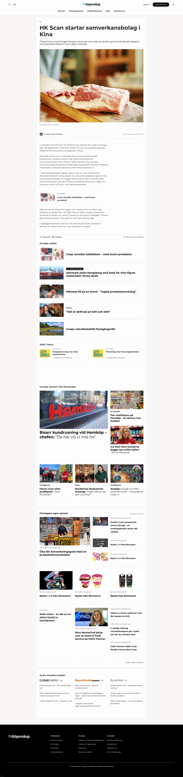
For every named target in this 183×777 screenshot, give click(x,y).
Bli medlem (55, 744)
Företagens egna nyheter (54, 513)
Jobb (108, 11)
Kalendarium (119, 11)
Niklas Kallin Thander (54, 134)
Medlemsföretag (94, 11)
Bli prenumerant (57, 740)
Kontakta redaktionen (115, 740)
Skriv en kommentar (134, 237)
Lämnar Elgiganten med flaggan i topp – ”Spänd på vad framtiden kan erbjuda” (90, 695)
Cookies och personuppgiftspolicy (91, 740)
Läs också (61, 194)
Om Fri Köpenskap (114, 752)
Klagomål (82, 748)
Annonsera (54, 748)
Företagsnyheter (76, 11)
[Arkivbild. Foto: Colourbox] (91, 85)
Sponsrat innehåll (85, 752)
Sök (14, 5)
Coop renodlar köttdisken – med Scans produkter (76, 198)
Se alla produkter (57, 752)
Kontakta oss (111, 744)
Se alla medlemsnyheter (134, 662)
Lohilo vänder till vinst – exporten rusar (56, 701)
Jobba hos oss (112, 748)
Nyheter (61, 11)
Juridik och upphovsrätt (87, 744)
